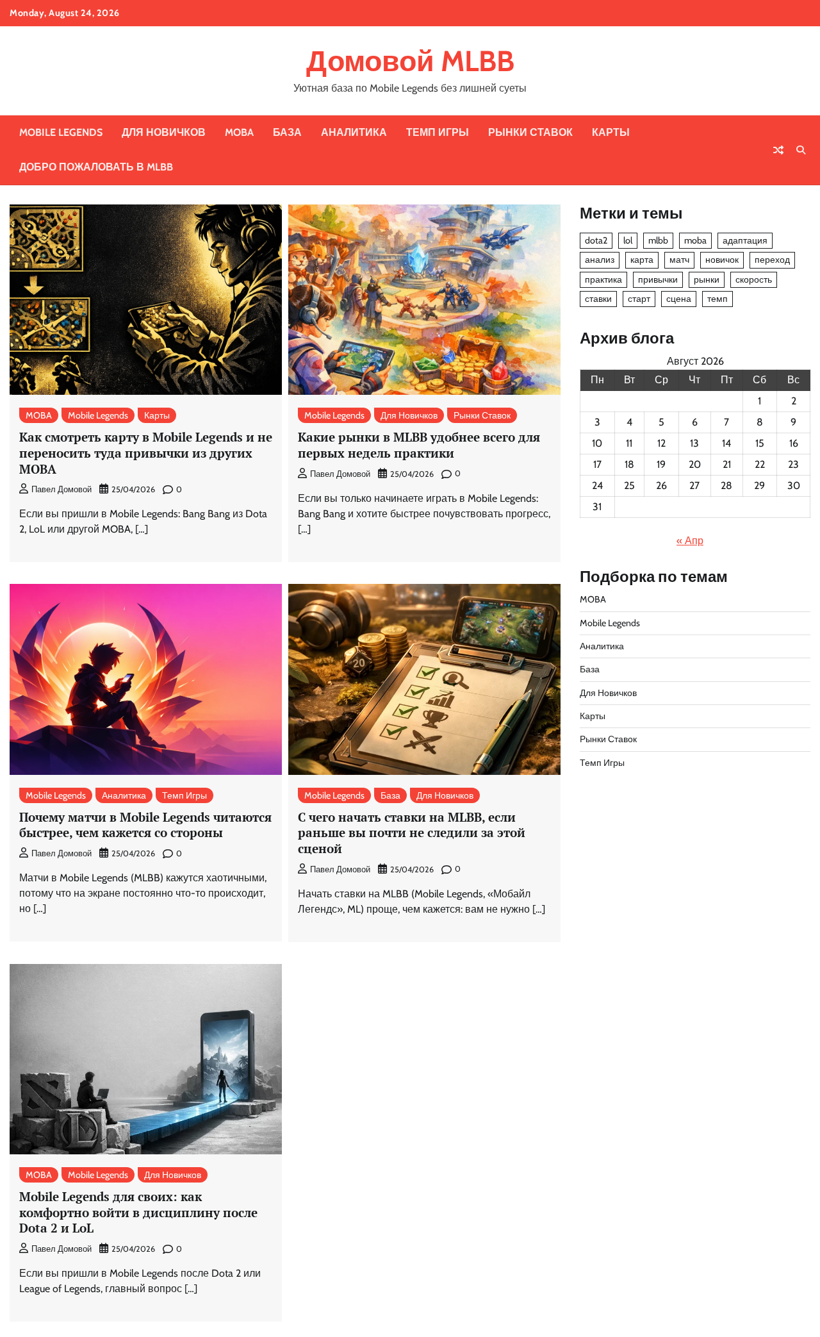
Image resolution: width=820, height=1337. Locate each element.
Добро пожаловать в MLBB (96, 167)
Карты (611, 132)
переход (772, 260)
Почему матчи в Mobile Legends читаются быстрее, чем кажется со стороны (145, 825)
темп (717, 298)
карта (641, 260)
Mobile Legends (60, 132)
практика (603, 279)
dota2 (596, 241)
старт (639, 298)
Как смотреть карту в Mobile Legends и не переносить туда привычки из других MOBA (145, 452)
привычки (658, 279)
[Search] (800, 150)
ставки (598, 298)
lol (627, 241)
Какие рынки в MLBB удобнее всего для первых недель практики (419, 445)
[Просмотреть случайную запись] (778, 150)
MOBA (239, 132)
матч (679, 260)
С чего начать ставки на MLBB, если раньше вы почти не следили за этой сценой (411, 832)
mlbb (658, 241)
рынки (706, 279)
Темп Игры (437, 132)
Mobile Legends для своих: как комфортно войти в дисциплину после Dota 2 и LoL (138, 1212)
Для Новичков (164, 132)
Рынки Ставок (530, 132)
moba (695, 241)
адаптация (745, 241)
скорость (753, 279)
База (287, 132)
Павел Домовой (61, 489)
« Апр (689, 541)
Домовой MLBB (410, 61)
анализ (599, 260)
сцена (678, 298)
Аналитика (354, 132)
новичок (722, 260)
